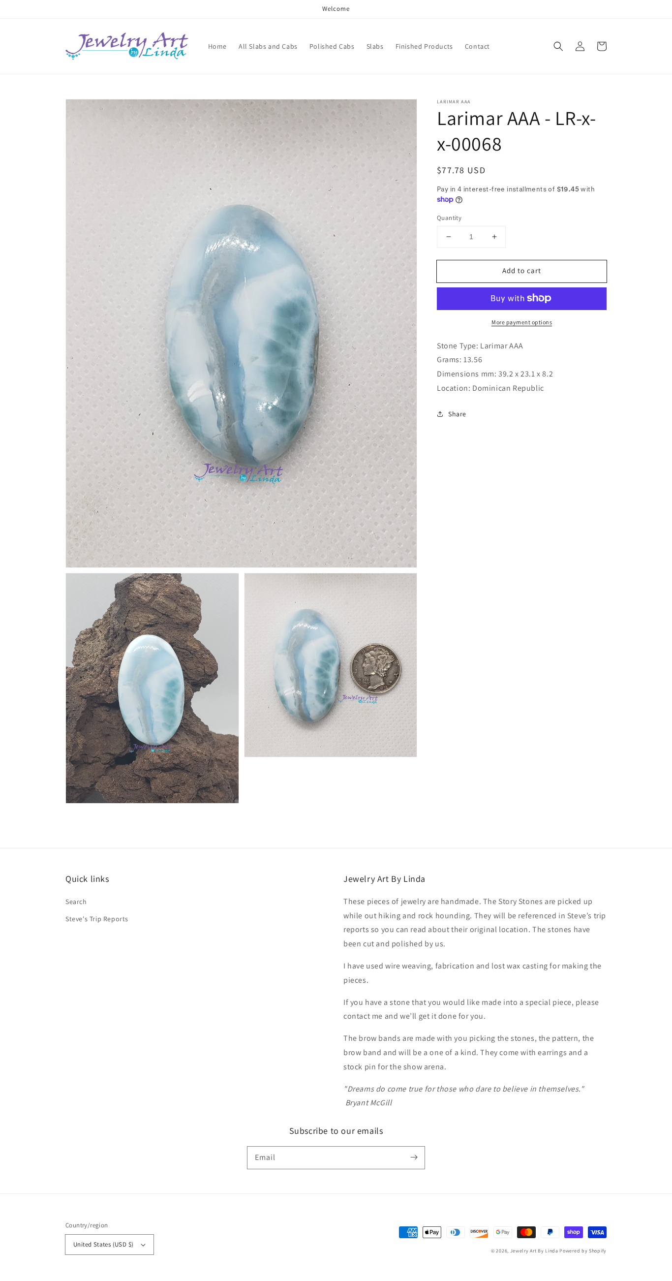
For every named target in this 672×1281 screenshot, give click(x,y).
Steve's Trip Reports (96, 918)
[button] (558, 46)
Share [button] (457, 413)
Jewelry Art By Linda (534, 1251)
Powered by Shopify (583, 1251)
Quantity (449, 218)
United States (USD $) (103, 1244)
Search (76, 901)
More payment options (521, 321)
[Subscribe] (414, 1157)
